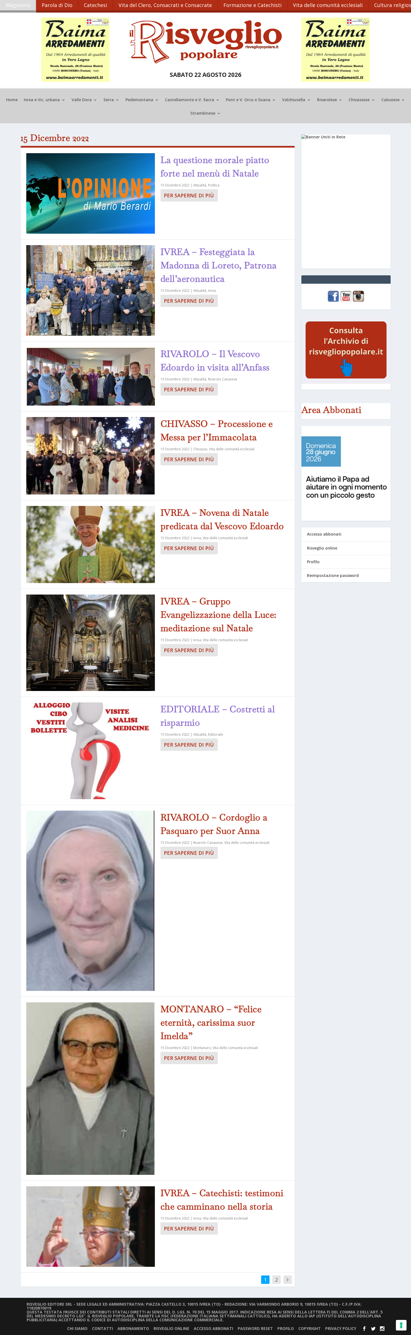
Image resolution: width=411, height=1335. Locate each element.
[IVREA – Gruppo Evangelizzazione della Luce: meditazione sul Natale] (90, 643)
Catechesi (95, 5)
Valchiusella (293, 100)
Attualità (199, 185)
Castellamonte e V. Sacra (189, 100)
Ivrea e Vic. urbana (42, 100)
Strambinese (202, 113)
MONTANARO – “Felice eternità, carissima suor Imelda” (211, 1022)
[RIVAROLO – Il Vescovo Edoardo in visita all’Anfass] (90, 376)
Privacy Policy (340, 1328)
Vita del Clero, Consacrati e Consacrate (165, 5)
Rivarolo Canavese (222, 379)
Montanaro (202, 1047)
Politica (213, 185)
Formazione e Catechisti (252, 5)
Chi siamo (77, 1328)
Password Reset (255, 1328)
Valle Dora (82, 100)
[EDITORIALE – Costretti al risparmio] (90, 750)
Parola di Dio (57, 5)
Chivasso (200, 449)
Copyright (309, 1328)
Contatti (102, 1328)
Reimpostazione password (333, 575)
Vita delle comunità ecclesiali (328, 5)
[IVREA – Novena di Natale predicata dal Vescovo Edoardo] (90, 544)
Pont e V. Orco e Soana (248, 100)
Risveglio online (322, 548)
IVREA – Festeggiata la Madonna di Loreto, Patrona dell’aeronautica (218, 265)
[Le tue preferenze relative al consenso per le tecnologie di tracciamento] (401, 1325)
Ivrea (212, 290)
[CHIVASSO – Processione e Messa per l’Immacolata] (90, 456)
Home (12, 100)
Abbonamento (133, 1328)
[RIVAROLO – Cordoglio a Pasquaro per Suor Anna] (90, 901)
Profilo (313, 561)
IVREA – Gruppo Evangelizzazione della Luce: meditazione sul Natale (218, 614)
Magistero (18, 5)
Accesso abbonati (324, 534)
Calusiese (390, 100)
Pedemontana (139, 100)
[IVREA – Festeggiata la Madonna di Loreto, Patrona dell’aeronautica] (90, 290)
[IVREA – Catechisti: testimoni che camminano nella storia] (90, 1226)
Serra (108, 100)
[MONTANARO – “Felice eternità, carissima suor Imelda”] (90, 1088)
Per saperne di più (189, 195)
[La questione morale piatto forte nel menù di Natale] (90, 193)
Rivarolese (327, 100)
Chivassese (359, 100)
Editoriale (215, 734)
